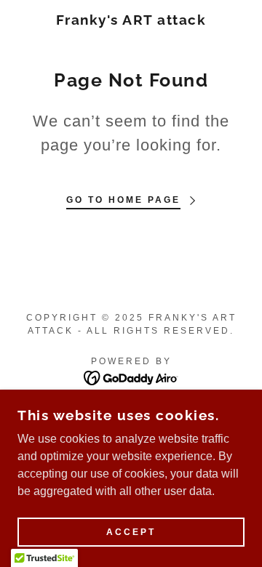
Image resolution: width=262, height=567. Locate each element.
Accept (131, 532)
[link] (131, 20)
